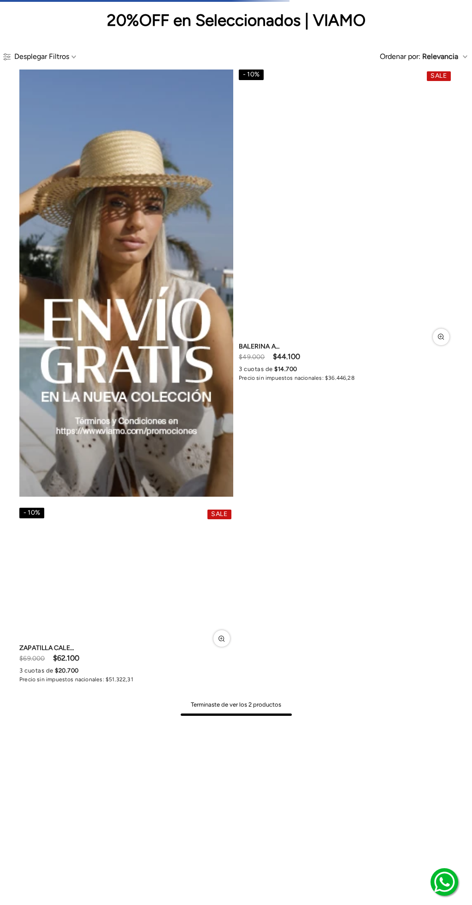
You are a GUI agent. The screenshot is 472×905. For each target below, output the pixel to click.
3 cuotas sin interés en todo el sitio (236, 7)
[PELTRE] (244, 457)
